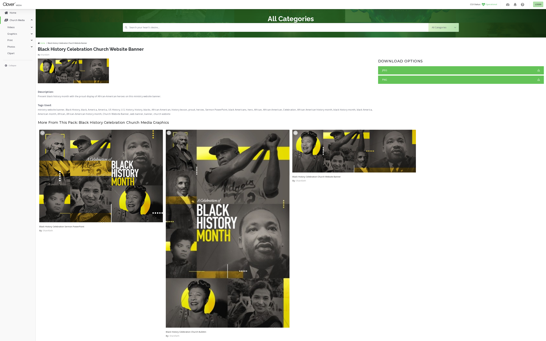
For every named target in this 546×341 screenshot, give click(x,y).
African (258, 109)
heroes (200, 109)
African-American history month (84, 114)
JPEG (384, 70)
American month (47, 114)
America (92, 109)
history (138, 109)
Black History (73, 109)
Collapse (12, 65)
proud (191, 109)
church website (162, 114)
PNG (384, 79)
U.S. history (127, 109)
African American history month (314, 109)
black (84, 109)
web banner (136, 114)
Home (42, 43)
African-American (161, 109)
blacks (146, 109)
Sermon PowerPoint (216, 109)
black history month (344, 109)
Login (538, 4)
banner (148, 114)
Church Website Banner (116, 114)
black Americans (237, 109)
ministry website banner (51, 109)
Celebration (289, 109)
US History (114, 109)
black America (364, 109)
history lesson (179, 109)
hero (250, 109)
